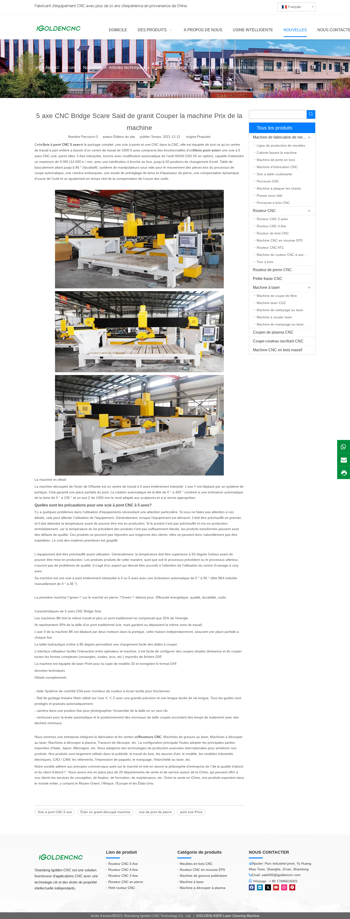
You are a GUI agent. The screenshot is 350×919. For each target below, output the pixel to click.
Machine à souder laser (274, 317)
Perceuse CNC (268, 181)
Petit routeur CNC (121, 888)
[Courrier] (343, 459)
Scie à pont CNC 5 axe (55, 812)
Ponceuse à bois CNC (273, 203)
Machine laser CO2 (271, 303)
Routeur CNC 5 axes (272, 219)
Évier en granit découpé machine (105, 812)
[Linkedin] (260, 887)
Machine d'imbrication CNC (277, 167)
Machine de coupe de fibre (277, 296)
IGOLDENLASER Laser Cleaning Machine (227, 916)
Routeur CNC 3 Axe (123, 876)
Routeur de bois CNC (273, 233)
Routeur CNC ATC (270, 247)
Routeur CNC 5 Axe (123, 864)
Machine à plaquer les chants (279, 188)
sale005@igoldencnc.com (281, 875)
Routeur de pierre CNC (272, 270)
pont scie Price (191, 812)
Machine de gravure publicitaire (203, 876)
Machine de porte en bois (276, 160)
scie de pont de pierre (155, 812)
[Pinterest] (292, 887)
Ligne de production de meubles (281, 145)
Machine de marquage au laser (280, 324)
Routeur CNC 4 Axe (271, 226)
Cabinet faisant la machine (277, 153)
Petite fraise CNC (267, 279)
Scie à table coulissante (274, 174)
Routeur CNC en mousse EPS (202, 870)
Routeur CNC (264, 211)
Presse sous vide (269, 195)
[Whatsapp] (343, 446)
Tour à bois (265, 262)
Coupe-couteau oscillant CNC (278, 341)
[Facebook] (252, 887)
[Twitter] (268, 887)
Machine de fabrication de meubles (282, 137)
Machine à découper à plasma (202, 888)
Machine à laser (266, 287)
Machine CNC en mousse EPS (280, 240)
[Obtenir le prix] (343, 473)
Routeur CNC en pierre (125, 882)
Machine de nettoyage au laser (280, 310)
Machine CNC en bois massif (277, 350)
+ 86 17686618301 (283, 881)
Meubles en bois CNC (196, 864)
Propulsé (203, 137)
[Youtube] (276, 887)
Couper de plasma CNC (273, 332)
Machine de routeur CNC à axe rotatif (285, 255)
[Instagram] (284, 887)
